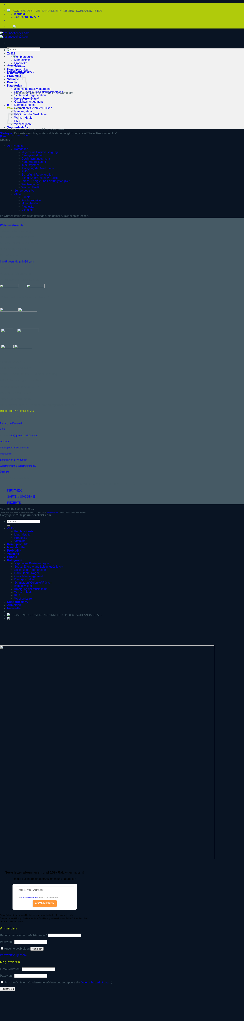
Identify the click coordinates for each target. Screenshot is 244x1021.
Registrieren (7, 989)
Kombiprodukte (24, 56)
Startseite (6, 133)
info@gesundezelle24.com (17, 261)
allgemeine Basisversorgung (32, 88)
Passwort (7, 941)
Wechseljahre (23, 124)
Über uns (4, 472)
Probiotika (20, 63)
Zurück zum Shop (18, 135)
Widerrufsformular (12, 225)
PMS (24, 171)
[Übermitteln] (8, 525)
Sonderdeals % (17, 127)
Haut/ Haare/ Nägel (26, 98)
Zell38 (11, 53)
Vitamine (20, 66)
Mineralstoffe (22, 59)
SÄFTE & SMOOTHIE (21, 496)
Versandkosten (53, 512)
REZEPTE (14, 502)
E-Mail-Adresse (10, 969)
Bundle (12, 82)
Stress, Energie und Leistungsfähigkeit (38, 91)
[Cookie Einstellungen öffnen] (27, 1019)
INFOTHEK (14, 490)
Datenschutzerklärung (95, 982)
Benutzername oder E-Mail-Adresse (23, 935)
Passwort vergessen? (13, 955)
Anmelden (37, 948)
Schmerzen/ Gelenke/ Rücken (33, 108)
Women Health (23, 117)
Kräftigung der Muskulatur (30, 114)
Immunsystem (23, 111)
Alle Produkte (15, 145)
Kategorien (21, 148)
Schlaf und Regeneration (30, 95)
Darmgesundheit (24, 104)
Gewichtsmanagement (28, 101)
